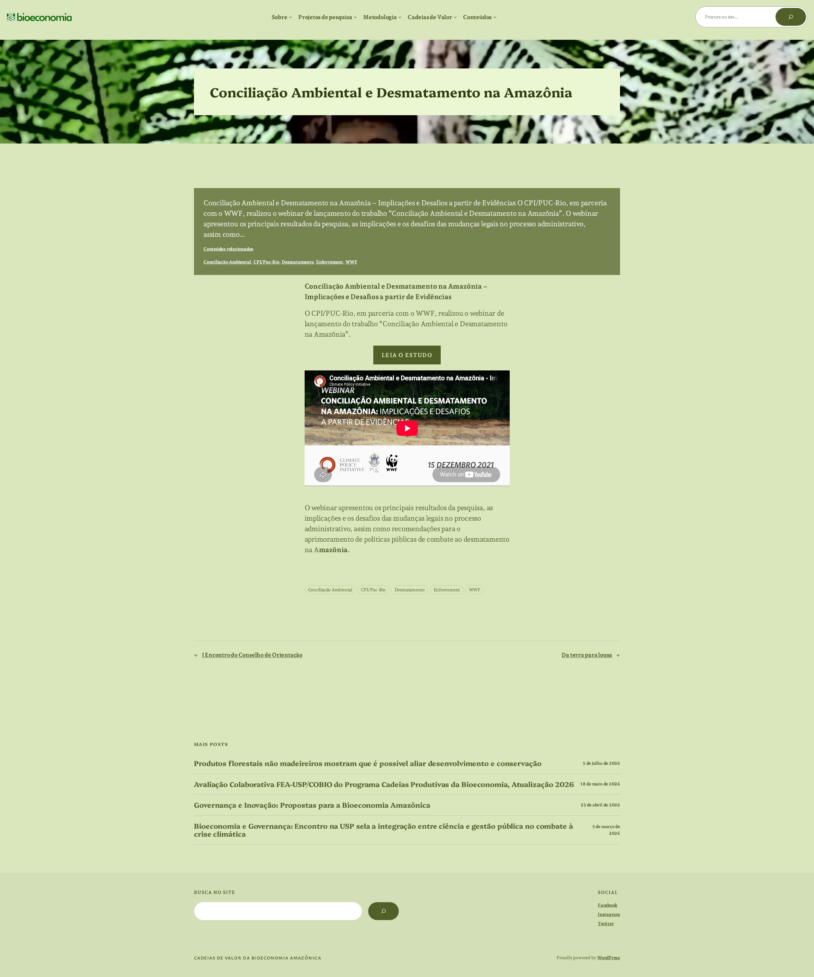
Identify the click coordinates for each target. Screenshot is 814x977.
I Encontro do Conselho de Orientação (252, 654)
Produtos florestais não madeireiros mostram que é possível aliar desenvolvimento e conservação (368, 763)
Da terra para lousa (587, 654)
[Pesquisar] (791, 17)
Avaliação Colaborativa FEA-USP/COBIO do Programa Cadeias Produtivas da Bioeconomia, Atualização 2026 (384, 784)
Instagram (609, 914)
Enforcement (329, 261)
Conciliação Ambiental (227, 261)
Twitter (606, 923)
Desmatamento (298, 261)
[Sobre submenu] (290, 17)
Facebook (607, 905)
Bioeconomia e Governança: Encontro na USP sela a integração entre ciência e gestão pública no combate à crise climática (383, 830)
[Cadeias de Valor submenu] (455, 17)
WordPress (608, 957)
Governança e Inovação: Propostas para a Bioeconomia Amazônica (312, 805)
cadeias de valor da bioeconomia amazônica (257, 958)
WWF (351, 261)
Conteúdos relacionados (228, 248)
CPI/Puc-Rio (266, 261)
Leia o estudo (407, 355)
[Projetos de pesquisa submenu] (355, 17)
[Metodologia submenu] (400, 17)
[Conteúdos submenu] (495, 17)
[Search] (383, 911)
